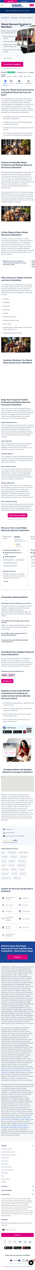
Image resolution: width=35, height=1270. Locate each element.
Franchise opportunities (7, 1170)
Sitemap (3, 1182)
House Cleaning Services (10, 898)
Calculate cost (7, 681)
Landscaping (26, 911)
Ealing (4, 861)
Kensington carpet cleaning (21, 1119)
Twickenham (21, 865)
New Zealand (24, 1260)
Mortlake (12, 861)
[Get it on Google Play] (17, 731)
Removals (25, 905)
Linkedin (30, 1242)
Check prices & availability (17, 515)
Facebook (5, 1242)
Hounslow (5, 869)
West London (12, 852)
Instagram (25, 1242)
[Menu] (2, 5)
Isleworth (5, 856)
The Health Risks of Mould (8, 1152)
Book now (17, 957)
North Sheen (23, 852)
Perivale (22, 873)
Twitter (10, 1242)
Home (5, 83)
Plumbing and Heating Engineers (9, 918)
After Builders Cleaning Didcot (18, 1127)
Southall (14, 873)
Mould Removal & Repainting (10, 935)
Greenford (5, 873)
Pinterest (15, 1242)
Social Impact (4, 1164)
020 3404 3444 (10, 832)
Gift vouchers (4, 1161)
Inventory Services (8, 927)
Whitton (14, 869)
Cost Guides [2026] (6, 1149)
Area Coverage (5, 1179)
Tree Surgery (26, 919)
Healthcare (19, 83)
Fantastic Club (5, 1158)
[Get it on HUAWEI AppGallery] (27, 1248)
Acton (3, 865)
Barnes (22, 869)
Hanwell (11, 865)
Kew (3, 852)
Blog (2, 1176)
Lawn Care (25, 927)
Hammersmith (6, 878)
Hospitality (28, 83)
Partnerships (4, 1173)
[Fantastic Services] (17, 5)
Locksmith (25, 898)
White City (17, 878)
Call (32, 5)
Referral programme (6, 1167)
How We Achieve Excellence (8, 1155)
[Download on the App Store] (7, 731)
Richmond (23, 856)
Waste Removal (5, 17)
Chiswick (14, 856)
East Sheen (21, 861)
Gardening (8, 911)
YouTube (20, 1242)
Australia (16, 1260)
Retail (11, 83)
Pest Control (9, 905)
